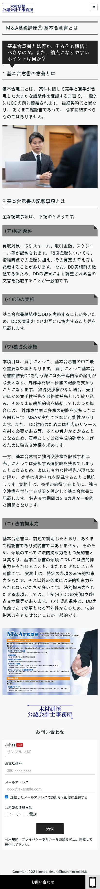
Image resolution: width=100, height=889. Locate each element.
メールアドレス (17, 782)
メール (15, 814)
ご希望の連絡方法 (18, 807)
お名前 (10, 745)
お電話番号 (13, 763)
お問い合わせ (42, 882)
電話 (33, 814)
